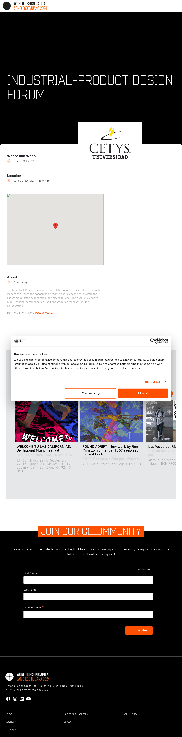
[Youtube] (28, 699)
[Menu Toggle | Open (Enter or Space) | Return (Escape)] (176, 6)
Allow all (142, 393)
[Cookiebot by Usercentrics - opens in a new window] (152, 341)
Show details (153, 381)
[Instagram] (15, 699)
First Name (30, 573)
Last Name (29, 589)
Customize (88, 393)
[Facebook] (8, 699)
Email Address (33, 608)
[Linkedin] (22, 699)
